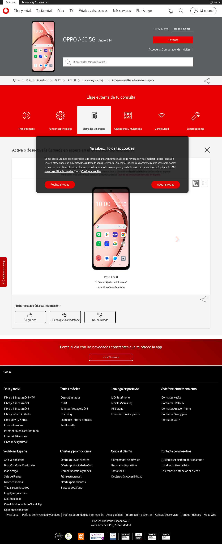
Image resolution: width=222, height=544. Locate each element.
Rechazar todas (59, 184)
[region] (112, 164)
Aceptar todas (165, 184)
